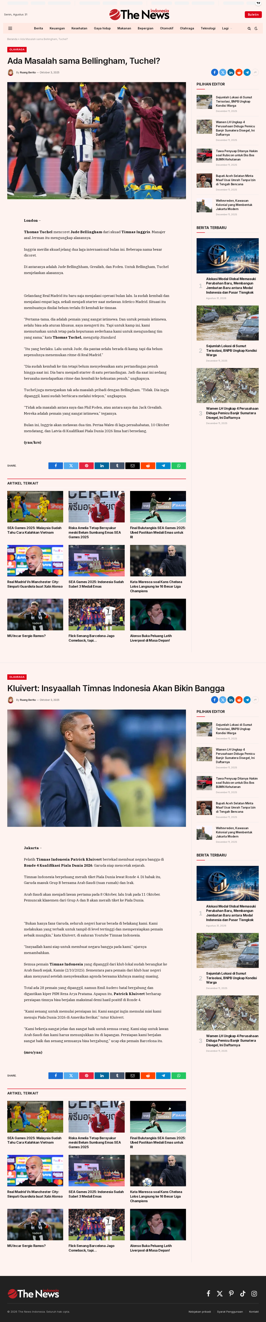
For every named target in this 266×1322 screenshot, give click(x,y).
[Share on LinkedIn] (230, 72)
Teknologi (208, 28)
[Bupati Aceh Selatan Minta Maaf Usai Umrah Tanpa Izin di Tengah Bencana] (204, 180)
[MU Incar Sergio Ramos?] (35, 614)
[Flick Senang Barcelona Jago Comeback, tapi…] (96, 614)
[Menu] (10, 28)
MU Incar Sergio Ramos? (26, 636)
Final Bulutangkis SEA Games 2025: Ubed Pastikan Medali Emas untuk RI (158, 532)
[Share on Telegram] (247, 72)
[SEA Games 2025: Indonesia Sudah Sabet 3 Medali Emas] (96, 560)
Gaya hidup (102, 28)
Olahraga (187, 28)
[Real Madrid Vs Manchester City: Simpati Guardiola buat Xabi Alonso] (35, 560)
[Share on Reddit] (239, 72)
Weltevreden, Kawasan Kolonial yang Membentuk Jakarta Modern (234, 205)
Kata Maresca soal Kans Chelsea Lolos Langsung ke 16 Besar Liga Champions (156, 586)
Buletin (253, 14)
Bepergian (145, 28)
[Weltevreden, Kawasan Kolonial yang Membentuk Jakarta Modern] (204, 205)
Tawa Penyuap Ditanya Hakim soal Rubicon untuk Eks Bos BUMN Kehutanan (237, 155)
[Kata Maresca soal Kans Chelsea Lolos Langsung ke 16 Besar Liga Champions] (158, 561)
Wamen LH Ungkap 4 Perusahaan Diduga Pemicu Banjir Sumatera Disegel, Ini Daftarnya (235, 128)
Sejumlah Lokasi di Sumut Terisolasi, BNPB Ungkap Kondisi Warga (234, 101)
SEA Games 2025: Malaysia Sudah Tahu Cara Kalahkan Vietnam (34, 530)
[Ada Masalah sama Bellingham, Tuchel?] (96, 140)
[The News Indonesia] (139, 14)
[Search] (249, 28)
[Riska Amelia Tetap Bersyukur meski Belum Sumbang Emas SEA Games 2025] (96, 506)
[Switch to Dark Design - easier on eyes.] (256, 28)
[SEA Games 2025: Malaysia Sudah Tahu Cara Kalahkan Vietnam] (35, 506)
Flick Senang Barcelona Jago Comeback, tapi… (91, 638)
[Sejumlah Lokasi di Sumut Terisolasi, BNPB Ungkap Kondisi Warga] (204, 102)
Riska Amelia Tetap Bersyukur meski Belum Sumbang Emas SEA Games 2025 (95, 532)
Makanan (124, 28)
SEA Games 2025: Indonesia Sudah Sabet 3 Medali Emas (96, 584)
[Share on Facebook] (214, 72)
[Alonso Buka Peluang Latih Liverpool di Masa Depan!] (158, 614)
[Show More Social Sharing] (255, 72)
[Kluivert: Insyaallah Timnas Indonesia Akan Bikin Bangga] (96, 768)
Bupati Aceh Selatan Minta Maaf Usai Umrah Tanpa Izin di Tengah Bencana (236, 180)
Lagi (225, 28)
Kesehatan (79, 28)
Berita (38, 28)
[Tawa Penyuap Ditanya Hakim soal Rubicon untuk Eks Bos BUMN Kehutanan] (204, 156)
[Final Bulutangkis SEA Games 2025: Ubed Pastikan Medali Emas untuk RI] (158, 507)
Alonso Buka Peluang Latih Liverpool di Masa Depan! (151, 638)
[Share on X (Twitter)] (222, 72)
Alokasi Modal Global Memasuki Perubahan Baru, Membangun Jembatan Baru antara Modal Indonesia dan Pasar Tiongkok (231, 285)
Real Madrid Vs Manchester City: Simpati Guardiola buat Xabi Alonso (35, 584)
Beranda (12, 39)
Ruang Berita (28, 72)
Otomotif (166, 28)
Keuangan (57, 28)
